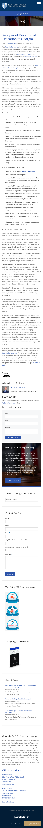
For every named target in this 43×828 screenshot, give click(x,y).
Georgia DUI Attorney (9, 353)
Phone (7, 525)
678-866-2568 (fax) (8, 784)
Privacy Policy (22, 823)
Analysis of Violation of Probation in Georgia (19, 37)
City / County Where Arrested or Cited (17, 540)
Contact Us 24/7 (13, 480)
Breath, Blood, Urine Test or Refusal (17, 547)
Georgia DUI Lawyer (11, 47)
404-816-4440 (6, 782)
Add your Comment (8, 403)
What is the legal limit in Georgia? (18, 699)
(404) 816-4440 (22, 13)
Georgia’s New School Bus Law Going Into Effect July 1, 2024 (21, 686)
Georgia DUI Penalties (24, 54)
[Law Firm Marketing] (21, 817)
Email (6, 420)
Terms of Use (14, 823)
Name (6, 413)
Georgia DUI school (28, 171)
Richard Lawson (12, 43)
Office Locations (11, 770)
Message (7, 427)
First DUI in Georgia (30, 57)
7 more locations (8, 802)
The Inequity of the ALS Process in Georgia (18, 711)
